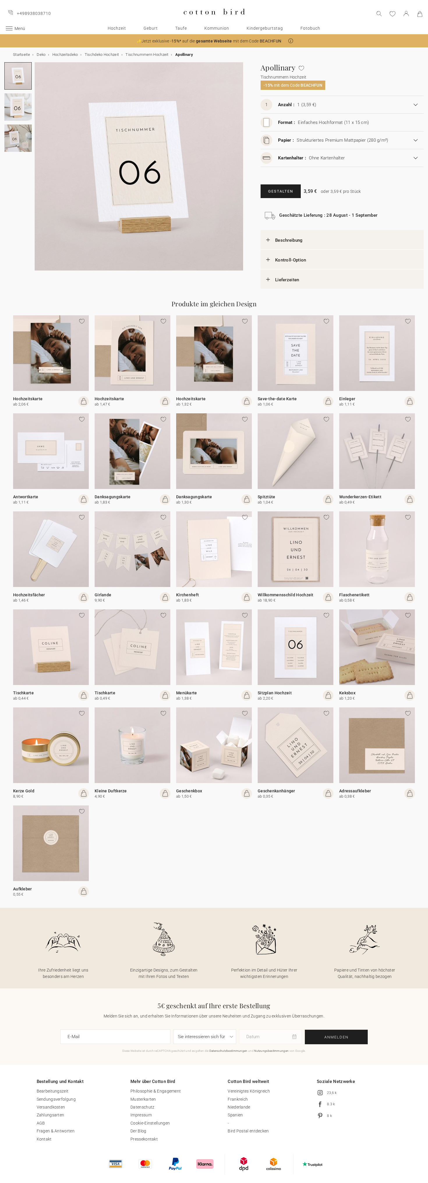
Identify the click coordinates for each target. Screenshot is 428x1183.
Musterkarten (143, 1099)
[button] (290, 41)
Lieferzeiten (287, 279)
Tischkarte (23, 693)
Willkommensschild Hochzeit (286, 595)
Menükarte (186, 693)
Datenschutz (142, 1107)
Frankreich (238, 1099)
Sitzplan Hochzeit (275, 693)
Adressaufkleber (355, 791)
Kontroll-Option (290, 260)
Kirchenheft (187, 595)
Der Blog (138, 1131)
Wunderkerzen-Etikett (360, 496)
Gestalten (280, 191)
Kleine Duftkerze (111, 791)
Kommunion (216, 28)
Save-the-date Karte (277, 398)
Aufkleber (22, 889)
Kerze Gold (23, 791)
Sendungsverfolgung (56, 1099)
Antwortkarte (25, 496)
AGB (41, 1123)
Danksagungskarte (113, 496)
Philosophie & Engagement (155, 1091)
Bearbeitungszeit (53, 1091)
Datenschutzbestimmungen (228, 1050)
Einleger (347, 398)
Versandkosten (51, 1107)
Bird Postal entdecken (248, 1131)
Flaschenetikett (354, 595)
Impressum (141, 1115)
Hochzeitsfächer (29, 595)
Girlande (103, 595)
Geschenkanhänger (276, 791)
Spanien (235, 1115)
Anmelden (336, 1037)
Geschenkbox (189, 791)
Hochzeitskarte (28, 398)
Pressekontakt (144, 1139)
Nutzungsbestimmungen (271, 1050)
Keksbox (347, 693)
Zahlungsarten (50, 1115)
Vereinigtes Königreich (249, 1091)
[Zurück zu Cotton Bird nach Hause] (214, 19)
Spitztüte (266, 496)
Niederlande (239, 1107)
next (38, 169)
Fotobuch (310, 28)
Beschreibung (289, 240)
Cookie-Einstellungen (150, 1123)
